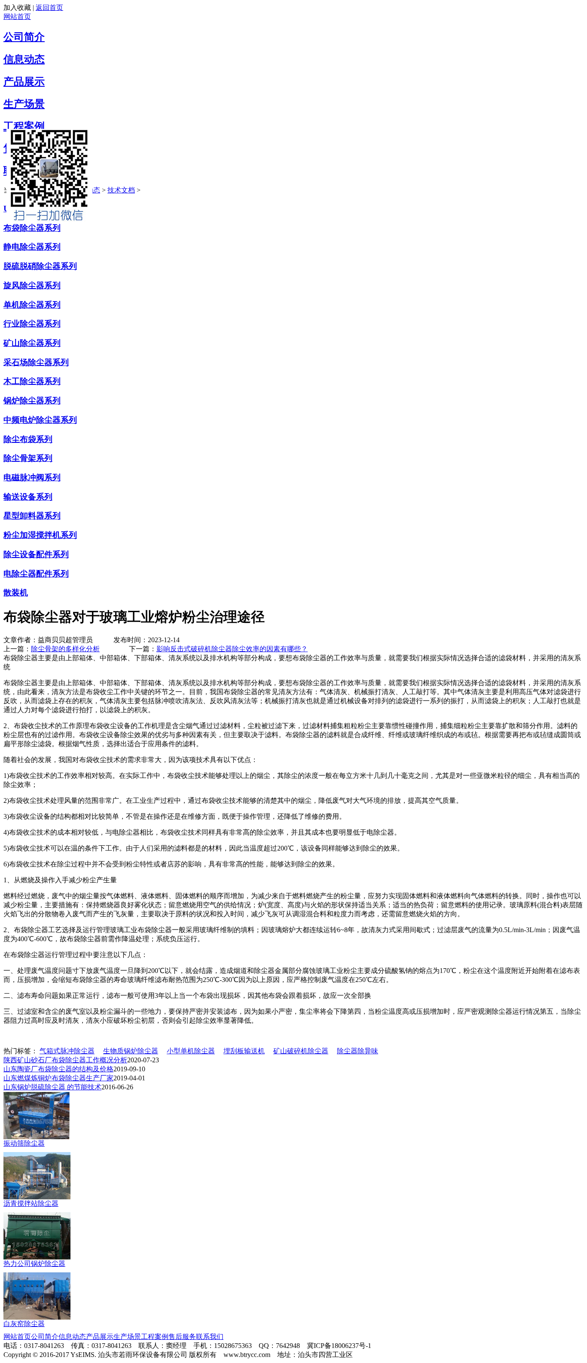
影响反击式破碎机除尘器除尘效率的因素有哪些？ (232, 649)
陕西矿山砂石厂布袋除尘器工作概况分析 (65, 1060)
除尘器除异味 (357, 1051)
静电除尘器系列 (32, 246)
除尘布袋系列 (27, 439)
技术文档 (121, 190)
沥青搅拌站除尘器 (30, 1203)
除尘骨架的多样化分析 (65, 649)
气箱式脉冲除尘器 (67, 1051)
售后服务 (182, 1336)
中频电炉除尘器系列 (40, 419)
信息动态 (24, 59)
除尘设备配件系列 (36, 554)
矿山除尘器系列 (32, 343)
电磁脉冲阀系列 (32, 477)
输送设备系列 (27, 496)
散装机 (15, 592)
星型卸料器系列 (32, 515)
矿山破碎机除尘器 (300, 1051)
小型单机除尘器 (191, 1051)
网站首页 (17, 16)
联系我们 (209, 1336)
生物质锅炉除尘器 (130, 1051)
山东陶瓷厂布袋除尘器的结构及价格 (58, 1069)
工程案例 (24, 126)
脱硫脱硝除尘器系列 (40, 266)
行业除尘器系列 (32, 323)
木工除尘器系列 (32, 381)
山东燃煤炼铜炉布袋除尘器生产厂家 (58, 1078)
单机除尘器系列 (32, 304)
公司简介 (24, 37)
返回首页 (49, 7)
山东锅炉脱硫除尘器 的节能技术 (52, 1087)
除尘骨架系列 (27, 458)
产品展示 (24, 81)
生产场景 (24, 104)
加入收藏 (17, 7)
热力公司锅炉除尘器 (34, 1263)
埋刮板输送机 (244, 1051)
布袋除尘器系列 (32, 227)
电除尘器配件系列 (36, 573)
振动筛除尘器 (24, 1143)
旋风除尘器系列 (32, 285)
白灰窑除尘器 (24, 1323)
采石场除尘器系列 (36, 362)
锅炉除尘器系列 (32, 400)
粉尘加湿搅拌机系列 (40, 535)
